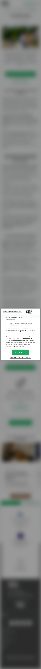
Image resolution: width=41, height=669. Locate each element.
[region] (20, 334)
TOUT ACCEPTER (20, 352)
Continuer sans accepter (12, 312)
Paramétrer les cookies (20, 358)
